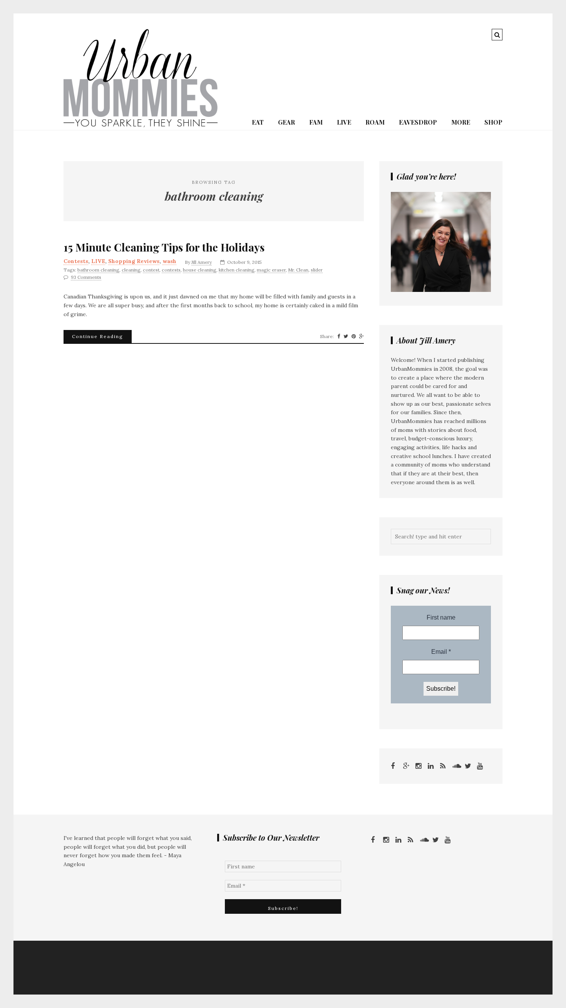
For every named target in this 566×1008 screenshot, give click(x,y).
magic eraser (271, 270)
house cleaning (199, 270)
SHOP (493, 122)
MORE (460, 122)
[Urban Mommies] (141, 125)
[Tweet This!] (345, 336)
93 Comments (86, 277)
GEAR (286, 122)
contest (151, 270)
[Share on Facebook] (338, 336)
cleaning (131, 270)
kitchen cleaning (237, 270)
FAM (316, 122)
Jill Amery (201, 262)
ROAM (375, 122)
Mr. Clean (298, 270)
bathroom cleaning (98, 270)
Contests (76, 261)
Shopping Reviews (133, 261)
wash (169, 261)
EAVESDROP (418, 122)
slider (317, 270)
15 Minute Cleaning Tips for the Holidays (164, 247)
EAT (258, 122)
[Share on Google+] (361, 336)
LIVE (344, 122)
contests (171, 270)
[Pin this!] (354, 336)
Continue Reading (97, 336)
